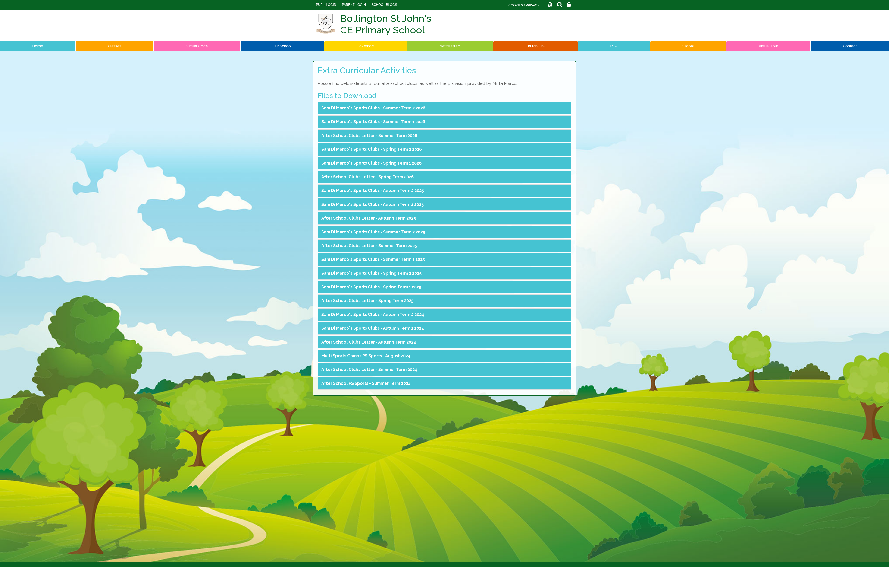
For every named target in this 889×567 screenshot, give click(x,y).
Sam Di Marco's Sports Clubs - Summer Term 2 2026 (373, 107)
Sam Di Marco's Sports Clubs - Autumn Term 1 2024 (372, 328)
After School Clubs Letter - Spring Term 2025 (367, 300)
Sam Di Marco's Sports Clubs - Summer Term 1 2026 (373, 121)
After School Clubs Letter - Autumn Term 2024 (368, 342)
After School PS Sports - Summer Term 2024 (366, 383)
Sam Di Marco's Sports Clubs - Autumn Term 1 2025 (372, 204)
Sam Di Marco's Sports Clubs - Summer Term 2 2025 (373, 231)
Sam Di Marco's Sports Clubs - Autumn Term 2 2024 (372, 314)
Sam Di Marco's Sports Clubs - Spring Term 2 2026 (371, 149)
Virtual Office (197, 46)
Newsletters (450, 46)
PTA (614, 46)
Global (688, 46)
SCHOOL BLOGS (384, 4)
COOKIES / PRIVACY (523, 5)
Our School (282, 46)
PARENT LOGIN (354, 4)
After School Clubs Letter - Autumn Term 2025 (368, 218)
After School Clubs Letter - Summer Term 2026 (369, 135)
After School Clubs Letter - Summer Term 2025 (369, 245)
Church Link (535, 46)
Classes (114, 46)
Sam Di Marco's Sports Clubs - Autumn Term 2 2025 (372, 190)
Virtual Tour (768, 46)
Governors (366, 46)
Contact (850, 46)
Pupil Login (326, 4)
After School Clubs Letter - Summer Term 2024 (369, 369)
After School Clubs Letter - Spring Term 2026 (367, 176)
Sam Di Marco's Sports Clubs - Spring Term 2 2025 (371, 273)
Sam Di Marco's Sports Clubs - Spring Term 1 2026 (371, 163)
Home (37, 46)
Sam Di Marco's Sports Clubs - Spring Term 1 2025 (371, 286)
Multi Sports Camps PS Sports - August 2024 (365, 355)
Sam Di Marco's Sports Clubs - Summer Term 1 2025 (373, 259)
